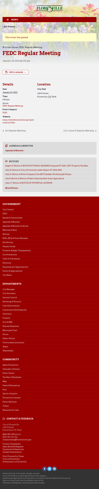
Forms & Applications (12, 271)
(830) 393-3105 (9, 434)
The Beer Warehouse (12, 377)
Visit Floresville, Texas (13, 456)
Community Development (15, 310)
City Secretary (9, 293)
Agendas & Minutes (11, 222)
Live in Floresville (11, 459)
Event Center (8, 373)
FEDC (5, 112)
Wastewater (8, 350)
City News (7, 275)
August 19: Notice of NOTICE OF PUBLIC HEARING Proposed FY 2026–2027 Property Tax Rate (46, 165)
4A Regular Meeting (15, 130)
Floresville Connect (12, 397)
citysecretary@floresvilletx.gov (17, 439)
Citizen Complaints (12, 444)
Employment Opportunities (15, 267)
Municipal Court (10, 330)
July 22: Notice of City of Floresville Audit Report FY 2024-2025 (33, 170)
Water (5, 346)
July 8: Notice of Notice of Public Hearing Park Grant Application (34, 178)
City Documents (10, 254)
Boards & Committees (12, 217)
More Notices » (12, 188)
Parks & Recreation (11, 385)
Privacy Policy (15, 480)
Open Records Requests (13, 446)
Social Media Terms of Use (33, 480)
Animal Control (10, 297)
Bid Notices (8, 242)
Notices (6, 234)
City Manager (9, 289)
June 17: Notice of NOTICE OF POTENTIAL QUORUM (28, 183)
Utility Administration (13, 342)
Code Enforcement (11, 305)
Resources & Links (11, 410)
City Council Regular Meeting (78, 130)
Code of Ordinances (11, 258)
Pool (5, 389)
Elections (7, 263)
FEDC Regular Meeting (13, 106)
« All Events (9, 26)
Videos (6, 406)
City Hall (41, 89)
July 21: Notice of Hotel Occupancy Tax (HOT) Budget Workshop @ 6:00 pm (38, 174)
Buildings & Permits (12, 301)
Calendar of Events (11, 369)
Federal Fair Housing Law (60, 478)
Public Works (9, 338)
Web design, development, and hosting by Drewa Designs (23, 483)
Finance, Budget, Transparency (17, 250)
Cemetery (7, 314)
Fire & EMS (8, 322)
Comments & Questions (13, 449)
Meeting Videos (10, 230)
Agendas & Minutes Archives (15, 226)
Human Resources (11, 326)
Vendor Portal (9, 246)
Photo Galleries (10, 402)
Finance (6, 318)
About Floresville (10, 365)
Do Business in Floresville (14, 461)
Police (5, 334)
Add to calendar (16, 72)
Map (5, 381)
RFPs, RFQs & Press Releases (15, 238)
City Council (8, 209)
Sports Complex (10, 393)
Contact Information (12, 452)
